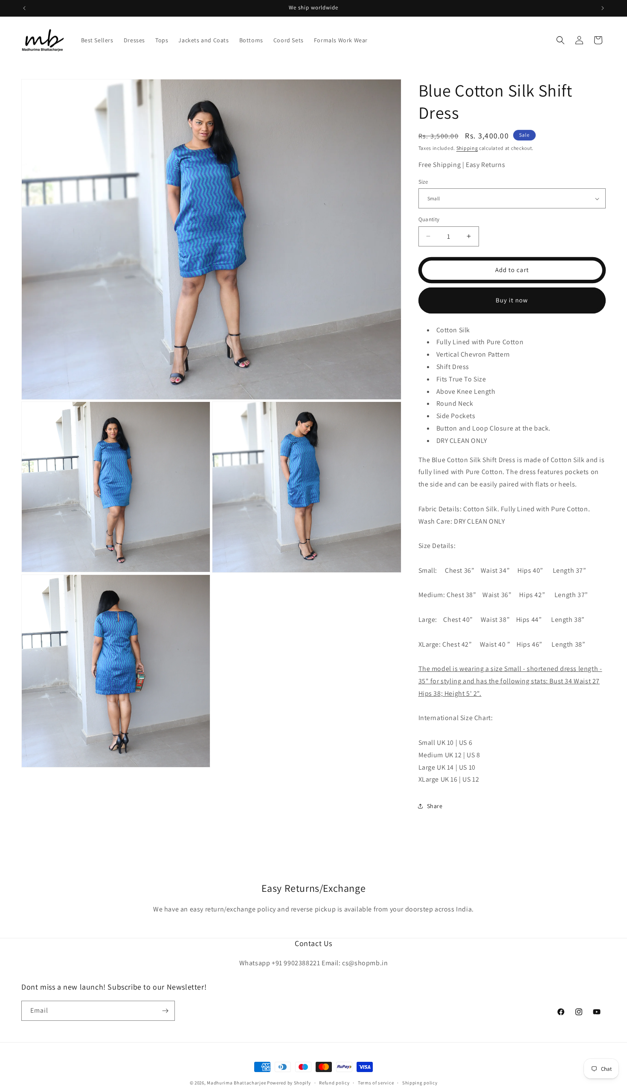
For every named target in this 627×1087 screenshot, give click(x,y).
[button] (560, 40)
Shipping (467, 148)
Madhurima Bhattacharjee (237, 1083)
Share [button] (435, 806)
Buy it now (512, 300)
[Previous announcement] (24, 8)
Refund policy (334, 1083)
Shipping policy (420, 1083)
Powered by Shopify (289, 1083)
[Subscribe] (165, 1011)
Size (423, 181)
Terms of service (376, 1083)
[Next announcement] (602, 8)
